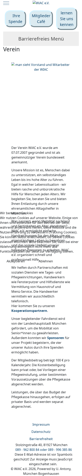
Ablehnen (46, 261)
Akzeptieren (16, 261)
